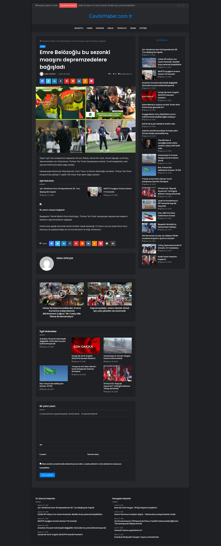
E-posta (43, 454)
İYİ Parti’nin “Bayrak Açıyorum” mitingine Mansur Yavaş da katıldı (117, 386)
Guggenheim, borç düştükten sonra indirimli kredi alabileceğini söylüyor (159, 115)
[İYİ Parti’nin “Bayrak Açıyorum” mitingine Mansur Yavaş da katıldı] (118, 373)
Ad (41, 445)
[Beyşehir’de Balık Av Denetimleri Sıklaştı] (149, 228)
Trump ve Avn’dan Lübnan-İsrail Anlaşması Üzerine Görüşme (84, 369)
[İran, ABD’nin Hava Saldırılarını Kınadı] (149, 216)
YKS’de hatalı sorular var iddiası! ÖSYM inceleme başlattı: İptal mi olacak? (160, 237)
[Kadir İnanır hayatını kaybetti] (149, 260)
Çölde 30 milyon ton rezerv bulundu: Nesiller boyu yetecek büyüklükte (169, 62)
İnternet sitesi (93, 454)
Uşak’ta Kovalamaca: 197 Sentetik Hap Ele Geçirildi (168, 203)
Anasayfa (78, 28)
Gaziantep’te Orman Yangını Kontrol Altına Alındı (117, 357)
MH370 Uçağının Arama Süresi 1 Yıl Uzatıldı (95, 5)
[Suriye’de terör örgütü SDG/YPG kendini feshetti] (86, 345)
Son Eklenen (161, 40)
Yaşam (133, 28)
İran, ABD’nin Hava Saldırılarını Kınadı (166, 214)
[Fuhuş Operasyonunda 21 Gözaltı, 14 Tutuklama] (149, 249)
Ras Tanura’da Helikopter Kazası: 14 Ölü (52, 384)
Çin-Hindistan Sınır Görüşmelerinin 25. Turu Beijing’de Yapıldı (160, 51)
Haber (89, 28)
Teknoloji (121, 28)
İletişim (143, 28)
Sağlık (110, 28)
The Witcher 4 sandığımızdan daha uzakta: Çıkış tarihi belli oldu (169, 144)
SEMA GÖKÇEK (50, 74)
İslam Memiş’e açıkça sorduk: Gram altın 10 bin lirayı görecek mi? (161, 106)
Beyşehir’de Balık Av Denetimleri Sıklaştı (167, 225)
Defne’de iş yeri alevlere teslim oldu (158, 124)
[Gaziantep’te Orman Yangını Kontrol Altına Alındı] (118, 345)
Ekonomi (100, 28)
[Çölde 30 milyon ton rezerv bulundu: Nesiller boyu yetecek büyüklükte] (149, 62)
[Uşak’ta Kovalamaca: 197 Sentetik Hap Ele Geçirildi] (149, 204)
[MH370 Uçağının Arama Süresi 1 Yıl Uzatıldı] (95, 191)
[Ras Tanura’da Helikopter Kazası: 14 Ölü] (54, 373)
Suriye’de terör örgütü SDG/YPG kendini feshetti (83, 357)
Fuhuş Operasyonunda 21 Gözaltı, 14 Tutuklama (169, 246)
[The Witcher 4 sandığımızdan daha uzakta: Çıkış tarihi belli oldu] (149, 144)
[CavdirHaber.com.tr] (110, 16)
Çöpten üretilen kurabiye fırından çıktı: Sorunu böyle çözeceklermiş (160, 132)
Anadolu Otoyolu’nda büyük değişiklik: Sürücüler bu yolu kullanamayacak (53, 341)
